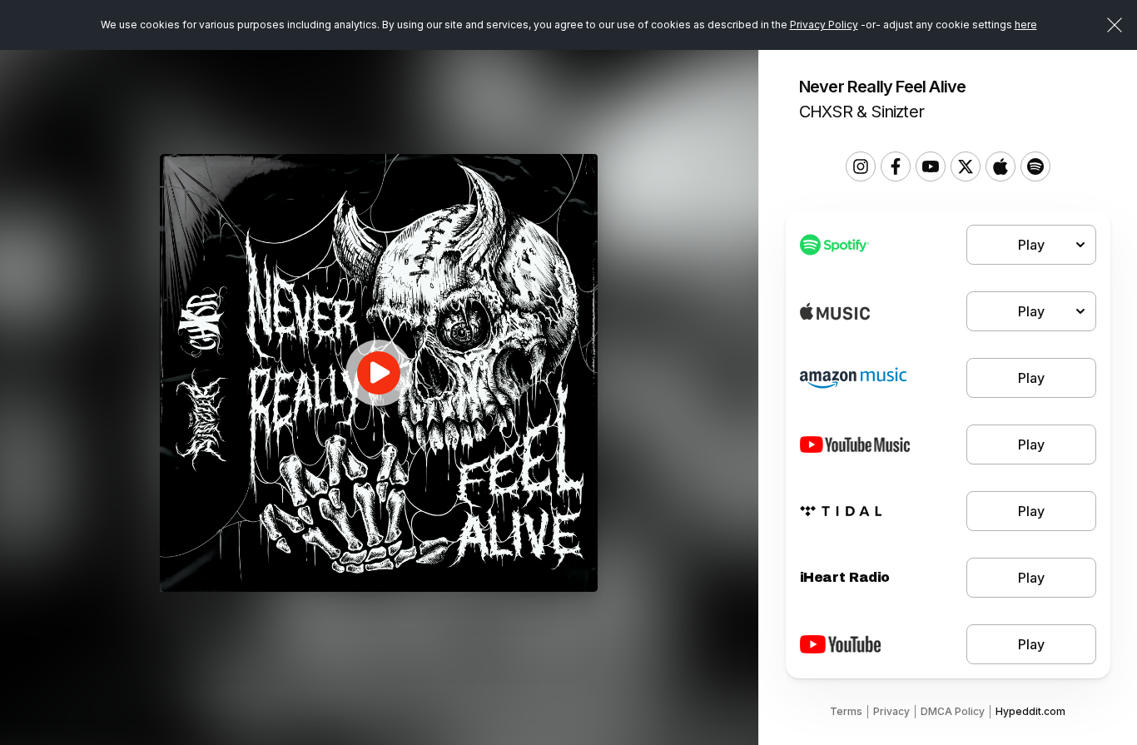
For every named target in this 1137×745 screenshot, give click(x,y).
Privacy (891, 711)
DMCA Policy (953, 711)
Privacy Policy (824, 24)
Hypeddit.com (1030, 711)
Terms (846, 711)
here (1026, 24)
